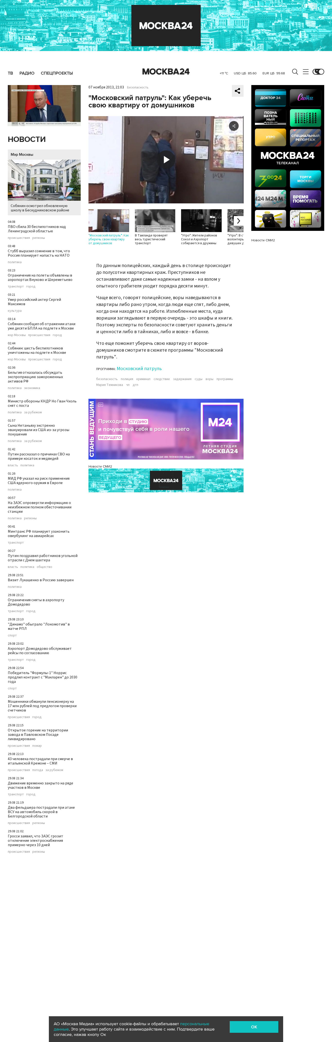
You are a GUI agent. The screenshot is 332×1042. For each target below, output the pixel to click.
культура (15, 311)
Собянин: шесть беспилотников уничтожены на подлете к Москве (37, 350)
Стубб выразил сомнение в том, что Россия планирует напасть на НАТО (39, 253)
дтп (135, 385)
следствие (162, 379)
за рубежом (33, 412)
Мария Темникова (109, 385)
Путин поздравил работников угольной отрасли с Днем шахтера (43, 558)
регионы (38, 238)
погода (37, 770)
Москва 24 (166, 71)
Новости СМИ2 (100, 466)
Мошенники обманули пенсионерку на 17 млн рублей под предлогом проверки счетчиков (42, 706)
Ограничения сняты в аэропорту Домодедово (36, 602)
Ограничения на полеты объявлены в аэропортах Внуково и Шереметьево (40, 277)
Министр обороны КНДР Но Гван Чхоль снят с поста (42, 403)
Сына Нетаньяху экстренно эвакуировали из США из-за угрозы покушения (38, 430)
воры (209, 379)
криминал (143, 379)
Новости (27, 139)
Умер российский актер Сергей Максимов (34, 302)
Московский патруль (139, 368)
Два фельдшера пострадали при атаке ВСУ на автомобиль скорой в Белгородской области (41, 812)
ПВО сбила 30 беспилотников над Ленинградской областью (37, 229)
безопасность (107, 379)
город (30, 286)
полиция (127, 379)
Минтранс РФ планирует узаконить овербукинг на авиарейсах (39, 533)
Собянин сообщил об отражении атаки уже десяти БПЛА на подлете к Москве (41, 326)
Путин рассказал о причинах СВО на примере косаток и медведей (39, 456)
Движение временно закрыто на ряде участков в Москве (40, 785)
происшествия (19, 238)
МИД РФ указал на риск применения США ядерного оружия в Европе (39, 481)
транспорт (16, 286)
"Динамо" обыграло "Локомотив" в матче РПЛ (39, 626)
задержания (182, 379)
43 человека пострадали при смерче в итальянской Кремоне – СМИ (40, 761)
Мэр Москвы (22, 154)
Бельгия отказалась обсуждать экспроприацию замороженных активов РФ (35, 377)
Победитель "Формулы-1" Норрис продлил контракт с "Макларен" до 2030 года (42, 677)
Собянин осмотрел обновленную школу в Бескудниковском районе (40, 208)
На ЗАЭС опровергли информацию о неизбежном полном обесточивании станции (39, 507)
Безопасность (138, 87)
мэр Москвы (17, 335)
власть (13, 465)
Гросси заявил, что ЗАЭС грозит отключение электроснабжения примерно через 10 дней (35, 841)
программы (225, 379)
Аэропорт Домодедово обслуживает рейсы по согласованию (40, 651)
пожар (37, 745)
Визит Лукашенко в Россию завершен (41, 580)
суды (198, 379)
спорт (12, 635)
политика (15, 262)
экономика (32, 388)
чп (128, 385)
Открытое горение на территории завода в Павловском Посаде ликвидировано (38, 735)
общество (44, 567)
